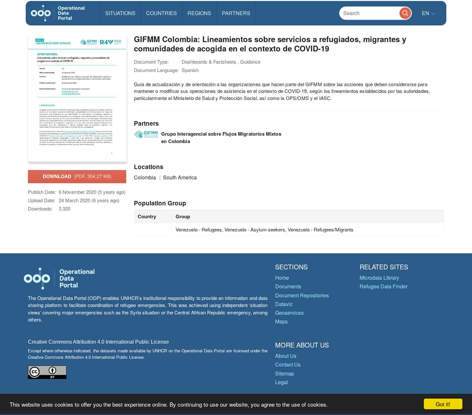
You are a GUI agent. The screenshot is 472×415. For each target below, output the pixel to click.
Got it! (443, 404)
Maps (281, 321)
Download (77, 176)
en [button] (426, 13)
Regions (199, 13)
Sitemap (284, 373)
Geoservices (289, 312)
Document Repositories (302, 295)
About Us (285, 355)
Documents (288, 286)
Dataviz (284, 304)
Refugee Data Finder (383, 286)
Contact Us (288, 364)
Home (282, 277)
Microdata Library (379, 277)
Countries (161, 13)
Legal (281, 382)
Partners (236, 13)
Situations (120, 13)
